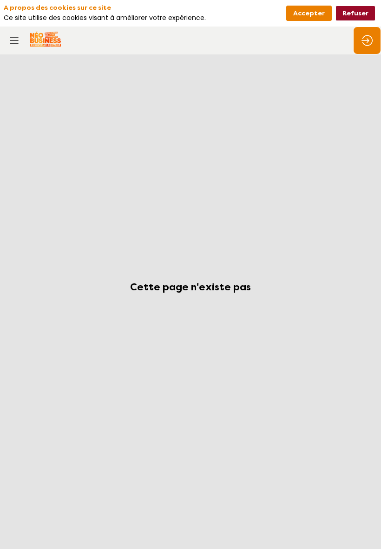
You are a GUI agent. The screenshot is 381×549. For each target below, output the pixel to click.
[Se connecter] (367, 40)
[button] (14, 40)
